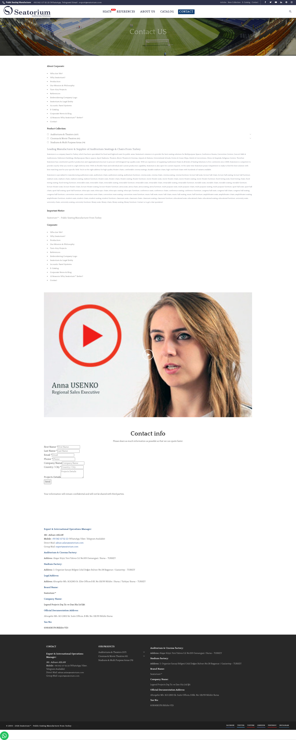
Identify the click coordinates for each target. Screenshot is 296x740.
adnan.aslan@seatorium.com (70, 543)
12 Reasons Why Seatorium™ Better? (66, 118)
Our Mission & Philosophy (62, 85)
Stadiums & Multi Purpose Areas (65, 142)
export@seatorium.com (67, 547)
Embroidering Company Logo (63, 97)
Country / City (52, 467)
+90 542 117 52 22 (41, 2)
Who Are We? (56, 73)
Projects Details (52, 477)
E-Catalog (246, 2)
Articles (223, 2)
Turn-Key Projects (58, 89)
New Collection (234, 2)
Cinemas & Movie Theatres (63, 138)
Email (48, 455)
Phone (48, 459)
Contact (255, 2)
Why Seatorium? (57, 77)
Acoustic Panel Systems (61, 105)
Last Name (50, 451)
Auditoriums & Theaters (62, 134)
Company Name (53, 463)
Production (55, 81)
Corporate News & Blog (61, 113)
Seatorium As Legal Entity (61, 101)
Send (47, 481)
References (55, 93)
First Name (51, 447)
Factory (75, 726)
